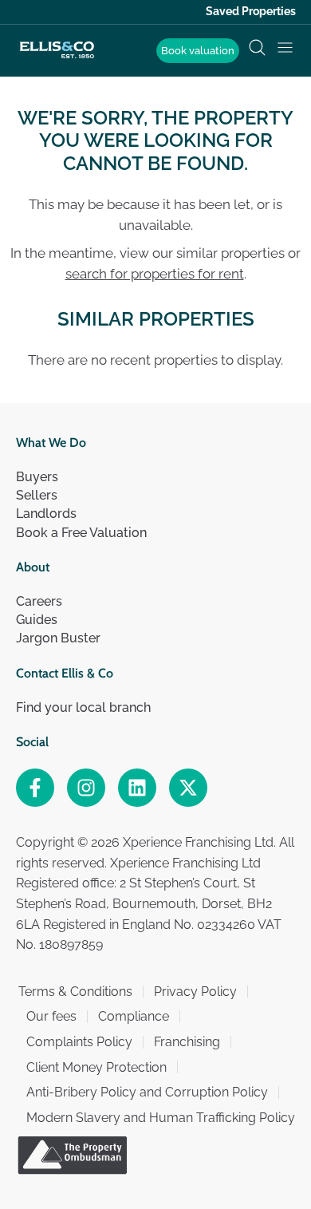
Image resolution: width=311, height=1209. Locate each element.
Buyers (37, 476)
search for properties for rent (154, 274)
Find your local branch (83, 707)
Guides (36, 619)
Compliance (133, 1016)
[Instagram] (86, 787)
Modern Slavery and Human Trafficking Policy (160, 1117)
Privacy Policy (195, 991)
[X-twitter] (188, 787)
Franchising (187, 1041)
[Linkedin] (137, 787)
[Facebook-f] (35, 787)
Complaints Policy (79, 1041)
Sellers (36, 495)
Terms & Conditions (75, 991)
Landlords (46, 513)
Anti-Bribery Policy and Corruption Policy (147, 1092)
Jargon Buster (58, 638)
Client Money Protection (96, 1067)
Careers (39, 601)
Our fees (51, 1016)
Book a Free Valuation (81, 532)
